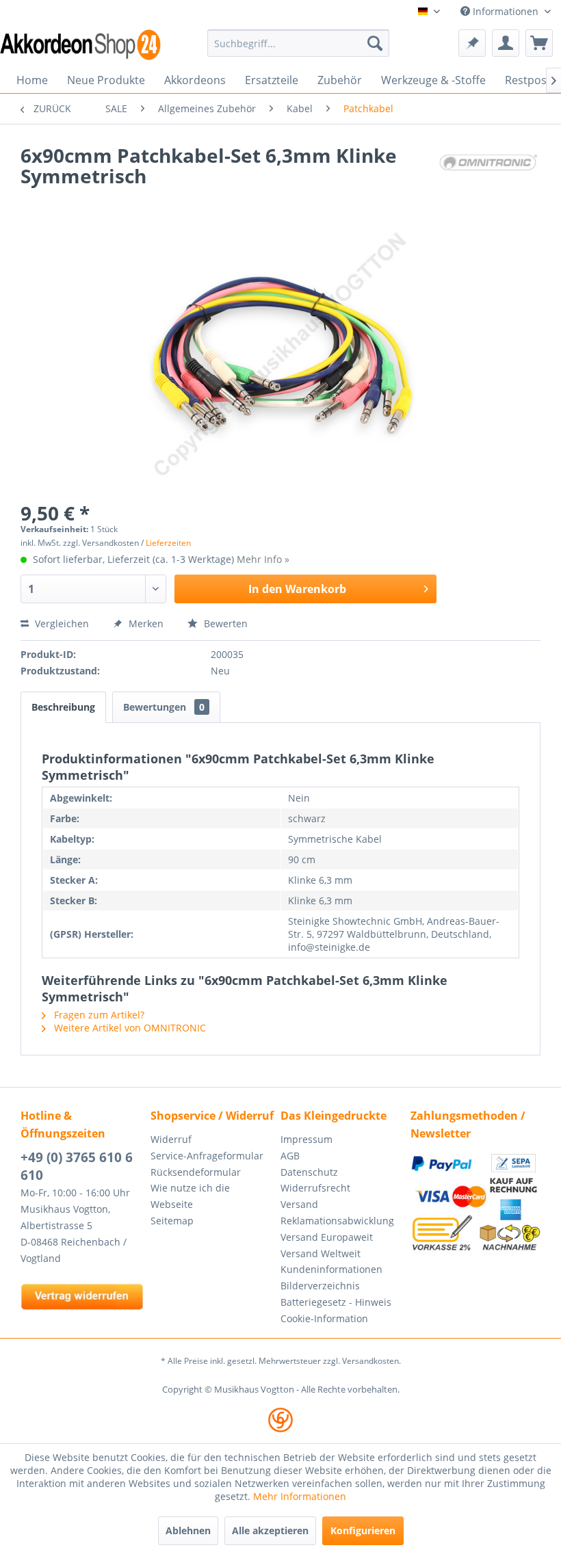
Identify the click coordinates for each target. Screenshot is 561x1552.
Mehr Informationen (299, 1496)
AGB (290, 1155)
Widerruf (171, 1139)
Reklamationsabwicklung (337, 1220)
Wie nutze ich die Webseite (190, 1196)
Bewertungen (164, 706)
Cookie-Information (324, 1318)
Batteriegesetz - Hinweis (335, 1301)
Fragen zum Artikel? (97, 1014)
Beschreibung (63, 706)
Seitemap (172, 1220)
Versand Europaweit (326, 1237)
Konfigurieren (362, 1530)
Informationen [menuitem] (505, 11)
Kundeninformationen (331, 1269)
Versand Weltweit (320, 1253)
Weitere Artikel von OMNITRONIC (128, 1027)
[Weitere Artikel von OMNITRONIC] (488, 169)
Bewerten (224, 623)
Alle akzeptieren (270, 1530)
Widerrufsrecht (315, 1187)
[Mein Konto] (505, 43)
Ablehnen (188, 1530)
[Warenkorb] (539, 43)
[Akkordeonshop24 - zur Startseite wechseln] (80, 44)
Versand (299, 1204)
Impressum (306, 1139)
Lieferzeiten (168, 543)
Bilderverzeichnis (320, 1285)
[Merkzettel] (472, 43)
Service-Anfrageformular (207, 1155)
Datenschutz (309, 1172)
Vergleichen (60, 623)
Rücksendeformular (196, 1172)
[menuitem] (298, 43)
